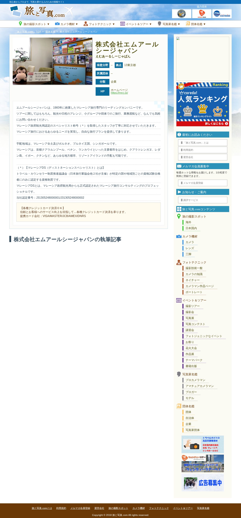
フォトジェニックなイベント (204, 336)
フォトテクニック (194, 262)
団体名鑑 (51, 31)
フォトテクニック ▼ (102, 24)
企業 (188, 423)
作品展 (190, 354)
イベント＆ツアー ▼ (139, 24)
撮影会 (190, 312)
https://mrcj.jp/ (119, 92)
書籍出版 (191, 366)
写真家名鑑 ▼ (171, 24)
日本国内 (191, 228)
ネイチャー (193, 280)
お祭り (190, 342)
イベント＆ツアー (194, 300)
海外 (188, 222)
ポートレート (194, 292)
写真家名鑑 (189, 374)
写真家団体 (193, 429)
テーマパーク (194, 360)
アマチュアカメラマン (200, 386)
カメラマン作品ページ (200, 286)
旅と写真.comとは (42, 508)
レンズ (190, 248)
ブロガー (191, 392)
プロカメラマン (195, 380)
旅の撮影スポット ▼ (37, 24)
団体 (188, 411)
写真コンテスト (195, 324)
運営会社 (99, 508)
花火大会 (191, 348)
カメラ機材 (189, 236)
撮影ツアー (193, 306)
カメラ (190, 242)
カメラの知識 (194, 274)
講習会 (190, 330)
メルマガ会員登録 (80, 508)
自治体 (190, 417)
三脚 (188, 254)
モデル (190, 398)
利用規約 (61, 508)
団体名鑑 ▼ (198, 24)
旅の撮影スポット (194, 216)
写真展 (190, 318)
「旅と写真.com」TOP (28, 31)
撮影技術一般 (194, 268)
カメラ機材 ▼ (69, 24)
